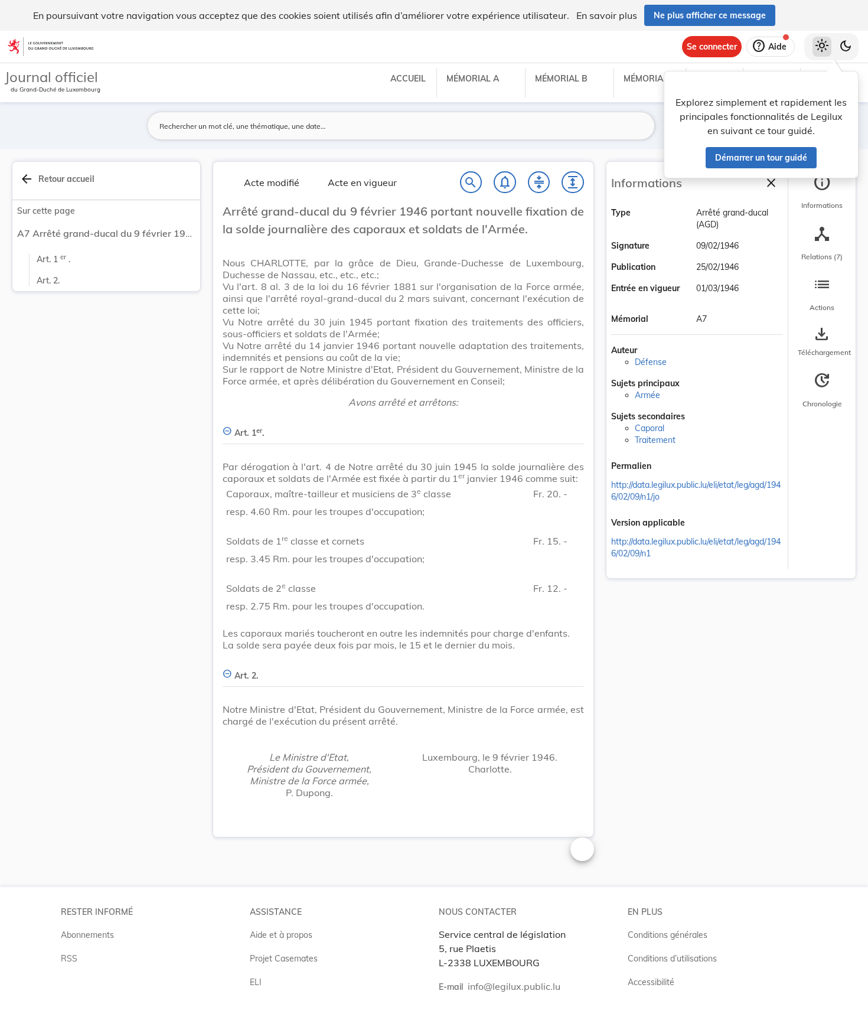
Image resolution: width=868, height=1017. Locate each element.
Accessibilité (651, 982)
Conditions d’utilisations (672, 958)
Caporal (649, 428)
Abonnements (87, 935)
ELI (256, 982)
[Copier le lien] (668, 467)
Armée (647, 395)
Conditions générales (667, 935)
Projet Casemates (284, 958)
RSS (69, 958)
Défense (651, 362)
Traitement (655, 440)
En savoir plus (606, 15)
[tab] (822, 192)
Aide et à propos (281, 935)
